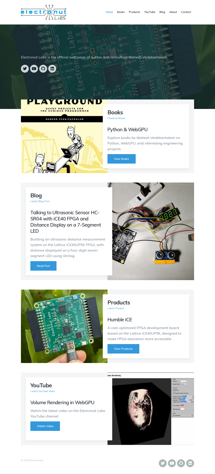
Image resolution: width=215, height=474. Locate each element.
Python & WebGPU (127, 129)
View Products (123, 348)
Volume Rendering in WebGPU (62, 402)
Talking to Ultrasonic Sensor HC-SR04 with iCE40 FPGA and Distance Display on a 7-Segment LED (65, 222)
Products (134, 12)
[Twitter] (25, 69)
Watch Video (45, 426)
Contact (186, 12)
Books (121, 12)
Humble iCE (120, 320)
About (173, 12)
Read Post (43, 265)
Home (109, 12)
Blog (162, 12)
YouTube (149, 12)
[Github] (43, 69)
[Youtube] (34, 69)
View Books (121, 158)
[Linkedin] (52, 69)
